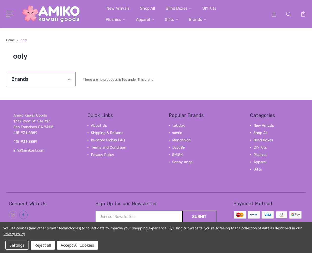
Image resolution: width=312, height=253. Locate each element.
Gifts (169, 19)
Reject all (43, 245)
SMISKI (178, 155)
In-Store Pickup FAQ (108, 140)
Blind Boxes (176, 8)
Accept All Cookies (77, 245)
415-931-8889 (25, 141)
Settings (17, 245)
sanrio (177, 133)
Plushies (113, 19)
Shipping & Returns (107, 133)
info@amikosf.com (28, 150)
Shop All (147, 8)
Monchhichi (181, 140)
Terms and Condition (108, 147)
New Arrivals (118, 8)
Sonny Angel (182, 162)
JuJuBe (178, 147)
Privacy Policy (102, 155)
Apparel (143, 19)
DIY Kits (209, 8)
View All (179, 169)
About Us (99, 125)
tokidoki (178, 125)
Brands (195, 19)
